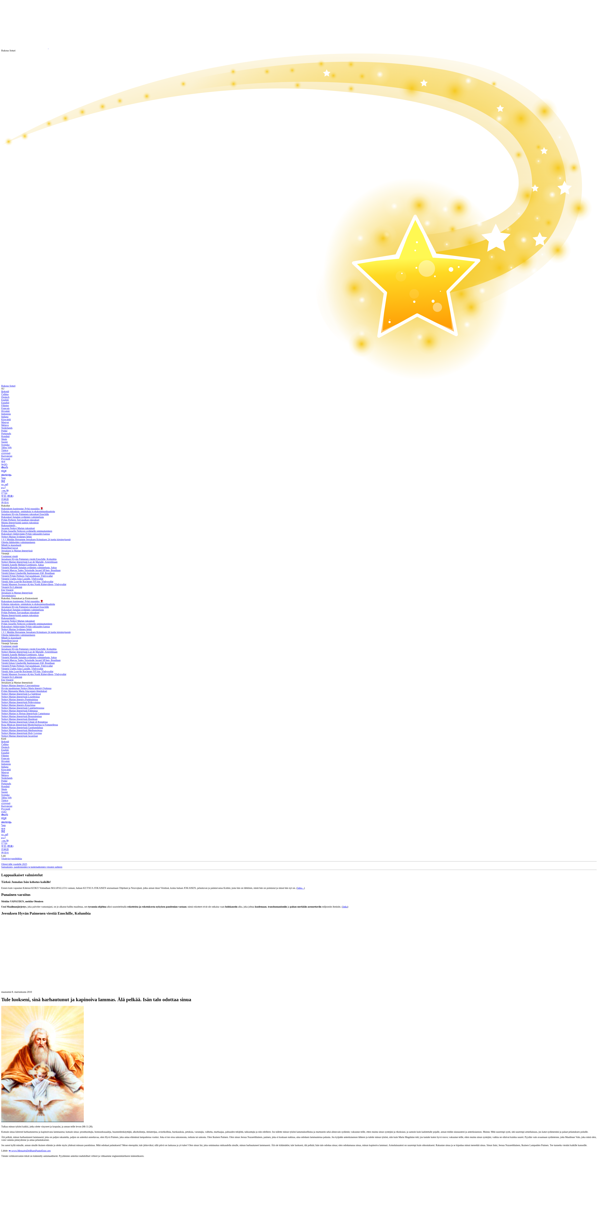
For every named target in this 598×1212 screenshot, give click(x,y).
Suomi (4, 442)
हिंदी (3, 481)
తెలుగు (4, 467)
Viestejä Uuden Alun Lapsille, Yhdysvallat (22, 578)
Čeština (5, 394)
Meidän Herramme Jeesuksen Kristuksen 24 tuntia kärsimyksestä (36, 539)
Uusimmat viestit (9, 556)
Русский (5, 458)
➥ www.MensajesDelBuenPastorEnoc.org (30, 1150)
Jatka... (300, 888)
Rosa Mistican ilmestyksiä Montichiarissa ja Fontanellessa (29, 724)
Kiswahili (6, 419)
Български (6, 456)
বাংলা (3, 461)
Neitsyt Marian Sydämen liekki (16, 536)
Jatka (344, 906)
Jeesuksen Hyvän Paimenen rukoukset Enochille (25, 514)
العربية (4, 484)
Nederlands (6, 428)
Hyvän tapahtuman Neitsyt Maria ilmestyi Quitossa (26, 688)
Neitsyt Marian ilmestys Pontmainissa (19, 699)
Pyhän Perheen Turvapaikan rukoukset (20, 520)
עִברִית (4, 493)
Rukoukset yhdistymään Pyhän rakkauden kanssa (25, 534)
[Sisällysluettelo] (24, 965)
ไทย (3, 478)
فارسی (5, 490)
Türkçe (4, 450)
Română (5, 436)
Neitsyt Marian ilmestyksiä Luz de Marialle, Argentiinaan (29, 562)
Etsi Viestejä (7, 590)
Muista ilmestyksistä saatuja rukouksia (20, 522)
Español (5, 402)
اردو (3, 487)
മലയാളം (6, 474)
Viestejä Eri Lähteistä (11, 587)
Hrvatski (5, 411)
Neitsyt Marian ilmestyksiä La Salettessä (21, 694)
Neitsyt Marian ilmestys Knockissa (18, 705)
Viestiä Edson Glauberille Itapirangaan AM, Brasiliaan (28, 573)
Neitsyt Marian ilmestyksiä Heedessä (19, 719)
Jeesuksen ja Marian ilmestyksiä (17, 550)
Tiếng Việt (6, 447)
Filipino (5, 405)
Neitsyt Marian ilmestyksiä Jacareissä (19, 736)
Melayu (5, 425)
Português (6, 433)
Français (5, 408)
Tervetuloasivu (8, 595)
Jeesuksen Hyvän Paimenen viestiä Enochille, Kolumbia (29, 559)
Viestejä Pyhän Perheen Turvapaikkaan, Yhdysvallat (27, 576)
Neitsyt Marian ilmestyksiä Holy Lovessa (21, 733)
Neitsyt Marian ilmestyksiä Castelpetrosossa (22, 708)
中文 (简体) (7, 496)
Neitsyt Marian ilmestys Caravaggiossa (20, 685)
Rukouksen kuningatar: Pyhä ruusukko (22, 508)
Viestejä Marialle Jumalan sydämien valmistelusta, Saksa (29, 567)
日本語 (5, 499)
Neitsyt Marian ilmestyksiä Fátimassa (19, 710)
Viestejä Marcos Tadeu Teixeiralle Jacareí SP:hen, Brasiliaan (31, 570)
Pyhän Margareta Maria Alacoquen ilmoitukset (24, 691)
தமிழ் (4, 811)
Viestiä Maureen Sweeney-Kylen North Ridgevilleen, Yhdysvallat (33, 584)
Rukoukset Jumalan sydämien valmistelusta (22, 517)
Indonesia (6, 414)
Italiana (4, 416)
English (5, 400)
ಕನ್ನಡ (3, 470)
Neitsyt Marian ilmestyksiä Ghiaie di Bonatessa (24, 722)
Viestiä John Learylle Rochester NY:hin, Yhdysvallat (27, 581)
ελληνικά (5, 453)
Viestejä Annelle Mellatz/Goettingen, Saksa (22, 564)
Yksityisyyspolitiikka (11, 858)
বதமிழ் (4, 464)
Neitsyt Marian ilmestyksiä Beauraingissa (21, 716)
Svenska (5, 444)
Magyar (5, 422)
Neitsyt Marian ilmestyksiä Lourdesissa (20, 696)
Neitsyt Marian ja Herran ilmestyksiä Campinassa (25, 713)
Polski (4, 430)
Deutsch (5, 397)
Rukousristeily (8, 525)
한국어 (5, 502)
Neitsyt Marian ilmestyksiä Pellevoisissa (20, 702)
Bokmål (5, 391)
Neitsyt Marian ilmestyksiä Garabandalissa (22, 727)
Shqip (4, 439)
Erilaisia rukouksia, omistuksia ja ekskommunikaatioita (28, 511)
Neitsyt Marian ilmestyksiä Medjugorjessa (21, 730)
